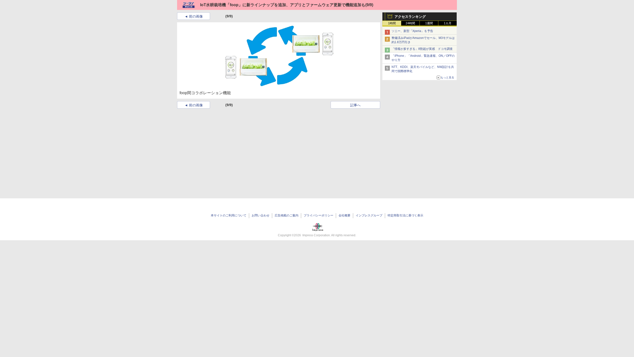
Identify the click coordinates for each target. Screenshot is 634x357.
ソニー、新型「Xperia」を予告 (412, 31)
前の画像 (196, 16)
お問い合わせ (260, 215)
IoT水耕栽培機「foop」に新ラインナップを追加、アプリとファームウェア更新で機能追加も (282, 5)
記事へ (355, 105)
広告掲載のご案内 (286, 215)
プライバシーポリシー (318, 215)
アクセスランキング (410, 17)
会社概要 (344, 215)
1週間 (429, 23)
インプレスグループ (369, 215)
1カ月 (447, 23)
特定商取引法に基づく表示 (405, 215)
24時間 (410, 23)
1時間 (392, 23)
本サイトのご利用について (228, 215)
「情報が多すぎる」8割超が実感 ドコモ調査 (422, 49)
